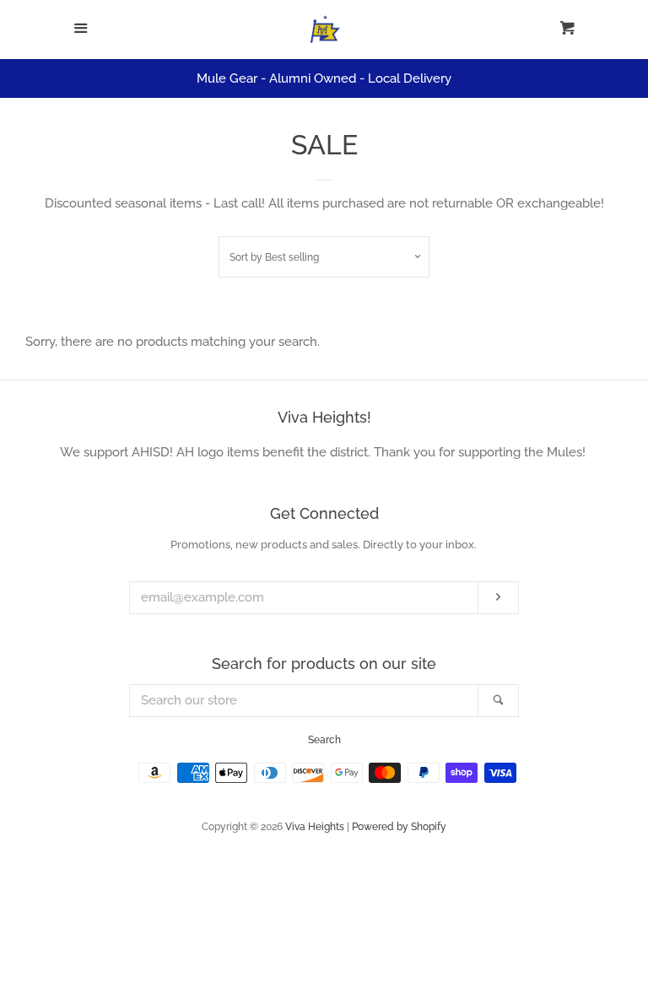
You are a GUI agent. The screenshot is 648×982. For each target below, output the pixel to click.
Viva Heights (314, 827)
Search (324, 740)
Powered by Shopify (399, 827)
